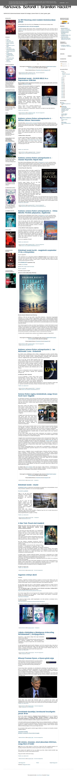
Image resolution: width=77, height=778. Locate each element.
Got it (67, 2)
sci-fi (34, 73)
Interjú (28, 73)
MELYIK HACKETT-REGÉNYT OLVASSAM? (65, 29)
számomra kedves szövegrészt (31, 122)
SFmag (62, 102)
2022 (62, 82)
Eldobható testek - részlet (28, 485)
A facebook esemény (23, 731)
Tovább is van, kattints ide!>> (23, 110)
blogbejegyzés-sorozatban (44, 162)
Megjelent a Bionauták (66, 74)
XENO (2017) (8, 47)
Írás (30, 73)
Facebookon (38, 70)
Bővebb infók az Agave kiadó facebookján (26, 266)
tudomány (28, 653)
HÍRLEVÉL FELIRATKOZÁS (66, 30)
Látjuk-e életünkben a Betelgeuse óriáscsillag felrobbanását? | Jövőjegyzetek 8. (36, 633)
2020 (62, 85)
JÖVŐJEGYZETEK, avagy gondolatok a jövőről (66, 35)
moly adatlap (24, 264)
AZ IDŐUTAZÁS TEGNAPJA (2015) (9, 54)
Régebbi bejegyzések (53, 762)
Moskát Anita (63, 106)
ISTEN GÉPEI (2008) (10, 58)
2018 (62, 88)
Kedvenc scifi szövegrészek (26, 153)
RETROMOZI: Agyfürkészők (65, 103)
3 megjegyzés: (37, 388)
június (63, 72)
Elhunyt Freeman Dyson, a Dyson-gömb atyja (36, 658)
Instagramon (46, 70)
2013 (62, 96)
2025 (62, 77)
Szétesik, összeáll (64, 119)
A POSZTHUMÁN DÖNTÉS (9, 60)
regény (32, 73)
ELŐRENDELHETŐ (23, 262)
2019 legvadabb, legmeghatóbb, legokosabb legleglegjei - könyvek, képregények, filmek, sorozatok (65, 109)
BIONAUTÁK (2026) (9, 41)
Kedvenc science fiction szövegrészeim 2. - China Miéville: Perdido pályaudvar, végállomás (37, 212)
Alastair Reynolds (24, 206)
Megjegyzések (64, 65)
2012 (62, 97)
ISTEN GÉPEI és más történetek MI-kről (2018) (10, 49)
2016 (62, 91)
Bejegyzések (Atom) (26, 764)
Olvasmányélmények (34, 153)
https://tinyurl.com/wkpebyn (23, 596)
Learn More (62, 2)
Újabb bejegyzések (22, 762)
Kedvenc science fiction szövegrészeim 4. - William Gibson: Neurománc (35, 119)
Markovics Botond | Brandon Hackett (37, 7)
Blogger (48, 775)
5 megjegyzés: (38, 152)
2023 (62, 80)
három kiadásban (29, 466)
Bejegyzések (64, 63)
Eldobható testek (21, 29)
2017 (62, 90)
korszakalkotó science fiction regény (35, 139)
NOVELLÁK (8, 61)
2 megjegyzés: (36, 480)
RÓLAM (7, 39)
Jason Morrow (39, 775)
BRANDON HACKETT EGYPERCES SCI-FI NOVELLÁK (65, 32)
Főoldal (37, 762)
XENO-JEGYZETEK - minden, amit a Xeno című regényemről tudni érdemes (66, 38)
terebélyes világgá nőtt (50, 440)
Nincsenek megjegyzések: (40, 72)
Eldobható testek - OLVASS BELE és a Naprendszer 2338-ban (33, 79)
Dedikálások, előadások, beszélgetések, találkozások (66, 46)
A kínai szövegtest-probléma (66, 123)
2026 (62, 71)
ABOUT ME (8, 40)
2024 (62, 79)
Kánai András (63, 122)
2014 (62, 94)
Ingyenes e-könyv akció (27, 575)
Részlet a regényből (22, 268)
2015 (62, 93)
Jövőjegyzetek (24, 653)
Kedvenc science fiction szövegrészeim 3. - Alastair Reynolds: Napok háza (35, 159)
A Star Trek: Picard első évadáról (31, 523)
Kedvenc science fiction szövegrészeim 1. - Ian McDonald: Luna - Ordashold (36, 350)
